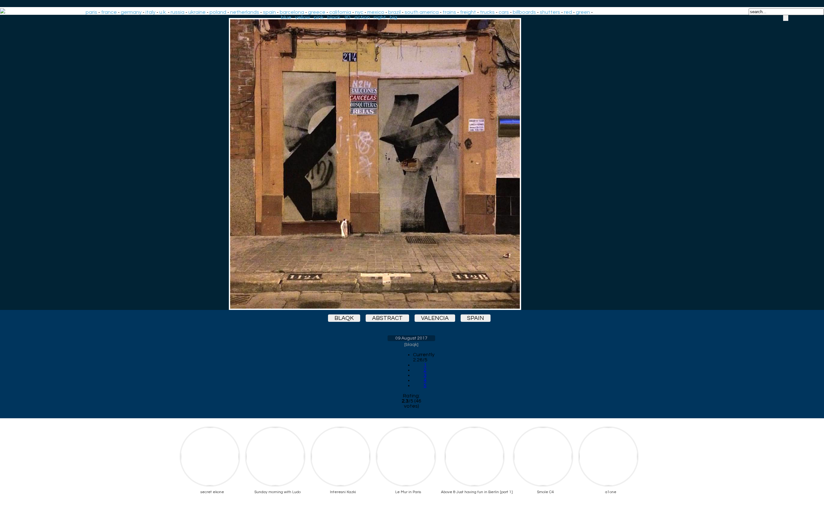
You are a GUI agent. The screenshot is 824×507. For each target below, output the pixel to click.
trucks (487, 12)
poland (218, 12)
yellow (302, 17)
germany (131, 12)
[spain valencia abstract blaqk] (411, 164)
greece (316, 12)
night (380, 17)
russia (177, 12)
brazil (394, 12)
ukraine (197, 12)
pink (318, 17)
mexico (375, 12)
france (109, 12)
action (362, 17)
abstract (387, 318)
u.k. (163, 12)
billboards (524, 12)
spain (269, 12)
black (333, 17)
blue (286, 17)
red (568, 12)
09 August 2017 (411, 338)
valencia (435, 318)
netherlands (244, 12)
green (583, 12)
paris (91, 12)
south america (422, 12)
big (393, 17)
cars (504, 12)
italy (150, 12)
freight (468, 12)
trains (449, 12)
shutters (550, 12)
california (340, 12)
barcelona (292, 12)
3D (347, 17)
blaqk (344, 318)
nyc (359, 12)
